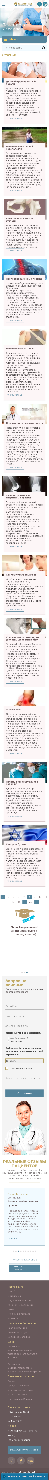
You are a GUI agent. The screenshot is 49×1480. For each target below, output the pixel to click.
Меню (13, 39)
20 (30, 901)
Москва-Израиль (17, 1394)
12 (13, 901)
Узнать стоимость (20, 1268)
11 (46, 897)
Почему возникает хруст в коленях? (22, 783)
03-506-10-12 (14, 1416)
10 (40, 897)
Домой (12, 1291)
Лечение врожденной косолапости (19, 147)
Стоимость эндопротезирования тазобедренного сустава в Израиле (22, 1352)
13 (19, 901)
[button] (21, 972)
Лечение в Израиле (19, 1314)
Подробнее (13, 1238)
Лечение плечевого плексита (24, 423)
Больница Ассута (17, 1332)
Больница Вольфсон (19, 1337)
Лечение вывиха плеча (20, 348)
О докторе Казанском (20, 1300)
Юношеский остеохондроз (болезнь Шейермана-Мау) (22, 638)
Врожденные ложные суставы (19, 219)
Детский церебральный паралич (21, 82)
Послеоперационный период (24, 279)
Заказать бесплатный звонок (24, 1450)
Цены (11, 1309)
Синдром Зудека (16, 844)
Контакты (13, 1318)
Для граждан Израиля (20, 1399)
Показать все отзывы (24, 1260)
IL (40, 4)
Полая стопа (13, 709)
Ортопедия (14, 1296)
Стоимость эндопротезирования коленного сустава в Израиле (24, 1368)
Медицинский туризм (21, 1390)
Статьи (11, 1381)
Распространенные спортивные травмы (18, 496)
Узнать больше (14, 118)
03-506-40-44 (15, 1421)
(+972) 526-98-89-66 (45, 4)
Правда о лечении (18, 1385)
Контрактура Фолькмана (21, 574)
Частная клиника (17, 1328)
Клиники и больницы (20, 1305)
